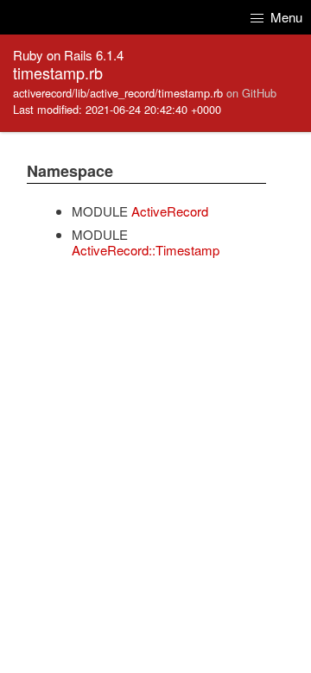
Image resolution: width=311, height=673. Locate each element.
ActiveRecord (169, 211)
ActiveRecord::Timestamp (145, 250)
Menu (284, 17)
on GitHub (251, 93)
